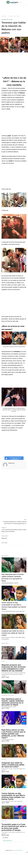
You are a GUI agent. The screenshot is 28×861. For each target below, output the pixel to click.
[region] (14, 9)
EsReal (3, 661)
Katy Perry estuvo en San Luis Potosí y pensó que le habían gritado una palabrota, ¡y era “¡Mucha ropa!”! (13, 734)
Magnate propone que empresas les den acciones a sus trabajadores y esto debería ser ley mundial (14, 668)
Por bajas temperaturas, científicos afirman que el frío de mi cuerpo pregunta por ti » (14, 522)
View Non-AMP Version (18, 850)
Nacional (4, 759)
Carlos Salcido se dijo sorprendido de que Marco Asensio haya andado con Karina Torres (13, 796)
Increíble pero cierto (14, 16)
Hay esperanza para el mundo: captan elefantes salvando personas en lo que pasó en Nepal (13, 702)
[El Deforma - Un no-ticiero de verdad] (14, 2)
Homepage (4, 16)
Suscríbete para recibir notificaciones (15, 458)
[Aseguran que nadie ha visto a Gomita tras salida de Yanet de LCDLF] (14, 621)
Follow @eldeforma (7, 840)
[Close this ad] (27, 852)
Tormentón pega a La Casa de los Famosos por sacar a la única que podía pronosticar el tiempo (14, 827)
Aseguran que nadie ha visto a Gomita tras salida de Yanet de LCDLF (13, 633)
